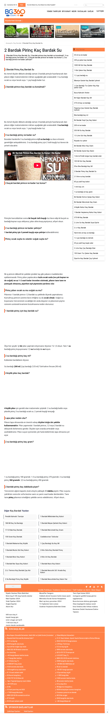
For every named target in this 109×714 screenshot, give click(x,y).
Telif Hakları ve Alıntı (81, 590)
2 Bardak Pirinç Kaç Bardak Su (32, 43)
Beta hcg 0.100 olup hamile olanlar (19, 596)
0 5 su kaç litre (62, 684)
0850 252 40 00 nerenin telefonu (68, 658)
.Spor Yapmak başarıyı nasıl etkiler (19, 681)
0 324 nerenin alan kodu (15, 667)
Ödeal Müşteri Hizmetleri (65, 635)
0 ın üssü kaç (11, 652)
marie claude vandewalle (15, 625)
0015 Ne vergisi (62, 695)
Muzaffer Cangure (46, 593)
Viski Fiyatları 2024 (13, 601)
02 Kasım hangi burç (14, 675)
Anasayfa (9, 43)
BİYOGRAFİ (66, 11)
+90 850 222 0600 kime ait (65, 664)
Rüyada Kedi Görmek (13, 21)
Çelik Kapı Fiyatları (13, 711)
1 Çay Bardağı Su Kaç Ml (49, 543)
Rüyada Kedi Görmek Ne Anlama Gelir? (20, 638)
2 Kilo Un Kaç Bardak (48, 557)
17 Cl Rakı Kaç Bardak (13, 530)
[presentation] (75, 5)
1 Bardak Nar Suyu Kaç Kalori (16, 564)
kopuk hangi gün (12, 617)
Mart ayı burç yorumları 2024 (50, 601)
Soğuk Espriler (11, 604)
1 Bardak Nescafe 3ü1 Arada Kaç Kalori (53, 571)
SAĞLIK (90, 11)
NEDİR (74, 11)
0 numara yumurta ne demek (66, 692)
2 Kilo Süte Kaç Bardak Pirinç (51, 550)
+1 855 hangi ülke (63, 675)
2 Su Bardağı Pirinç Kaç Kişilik (16, 579)
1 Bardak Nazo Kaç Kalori (50, 564)
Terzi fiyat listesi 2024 (81, 593)
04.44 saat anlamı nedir (15, 701)
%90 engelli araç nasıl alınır (16, 669)
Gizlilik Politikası (45, 590)
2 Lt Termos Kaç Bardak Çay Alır (18, 570)
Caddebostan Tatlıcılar (49, 537)
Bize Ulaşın (96, 590)
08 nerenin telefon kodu (65, 681)
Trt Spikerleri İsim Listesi (48, 604)
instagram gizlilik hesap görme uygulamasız (84, 597)
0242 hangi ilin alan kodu (65, 698)
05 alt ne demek (62, 667)
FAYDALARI (81, 11)
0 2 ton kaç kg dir (62, 647)
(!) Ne (9, 687)
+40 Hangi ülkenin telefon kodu (17, 655)
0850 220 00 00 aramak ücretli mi (18, 695)
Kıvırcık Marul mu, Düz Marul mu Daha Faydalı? (41, 5)
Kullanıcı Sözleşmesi (62, 590)
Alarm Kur (9, 607)
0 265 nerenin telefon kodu (66, 678)
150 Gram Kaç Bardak (13, 537)
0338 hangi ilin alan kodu (65, 661)
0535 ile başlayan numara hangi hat (69, 689)
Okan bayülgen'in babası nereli (84, 604)
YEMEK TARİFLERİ (54, 11)
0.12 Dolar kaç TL (13, 661)
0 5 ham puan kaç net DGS (16, 689)
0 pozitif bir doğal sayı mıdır (16, 647)
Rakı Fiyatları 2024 (13, 599)
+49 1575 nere (12, 684)
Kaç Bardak (18, 43)
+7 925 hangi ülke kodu (15, 692)
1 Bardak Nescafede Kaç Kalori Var (53, 579)
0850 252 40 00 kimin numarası (17, 649)
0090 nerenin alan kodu (65, 649)
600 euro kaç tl (11, 615)
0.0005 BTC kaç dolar (14, 664)
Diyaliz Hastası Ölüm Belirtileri (17, 593)
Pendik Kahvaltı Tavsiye (14, 516)
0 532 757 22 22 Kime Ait (15, 678)
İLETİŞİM (100, 11)
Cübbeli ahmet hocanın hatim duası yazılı (55, 596)
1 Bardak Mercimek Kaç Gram (51, 530)
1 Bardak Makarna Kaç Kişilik (16, 543)
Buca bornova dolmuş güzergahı (85, 601)
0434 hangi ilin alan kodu (15, 644)
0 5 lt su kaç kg (12, 641)
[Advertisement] (37, 105)
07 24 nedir (11, 698)
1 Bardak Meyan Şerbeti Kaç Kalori (53, 523)
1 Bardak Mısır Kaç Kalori (15, 557)
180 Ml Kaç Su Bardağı (14, 523)
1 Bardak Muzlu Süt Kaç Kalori (17, 550)
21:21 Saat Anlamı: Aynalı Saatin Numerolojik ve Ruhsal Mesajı (78, 638)
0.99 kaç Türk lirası (63, 644)
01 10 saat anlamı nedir (15, 672)
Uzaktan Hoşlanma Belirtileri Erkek (52, 607)
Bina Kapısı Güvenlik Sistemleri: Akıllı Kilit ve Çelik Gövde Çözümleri (30, 635)
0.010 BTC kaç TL (63, 655)
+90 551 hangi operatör (65, 669)
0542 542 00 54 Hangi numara (67, 641)
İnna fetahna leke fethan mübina (85, 607)
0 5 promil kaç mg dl (63, 672)
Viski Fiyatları (28, 711)
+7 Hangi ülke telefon (14, 658)
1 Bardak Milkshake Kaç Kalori (52, 516)
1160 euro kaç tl (12, 623)
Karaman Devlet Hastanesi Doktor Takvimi (85, 610)
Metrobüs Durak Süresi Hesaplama (52, 599)
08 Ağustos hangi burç (64, 687)
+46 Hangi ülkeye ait (63, 701)
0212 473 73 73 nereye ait (65, 652)
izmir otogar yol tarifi (14, 620)
